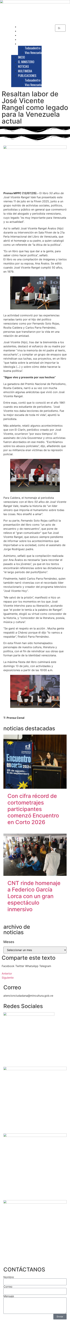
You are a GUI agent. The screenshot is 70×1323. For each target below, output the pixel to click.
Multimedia (27, 39)
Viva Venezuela (33, 52)
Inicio (24, 27)
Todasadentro (32, 48)
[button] (8, 966)
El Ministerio (28, 31)
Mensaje (8, 1296)
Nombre (8, 1277)
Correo (7, 1286)
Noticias (25, 35)
